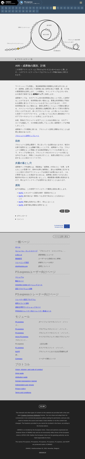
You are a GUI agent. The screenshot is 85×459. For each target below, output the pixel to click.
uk (23, 11)
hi (40, 8)
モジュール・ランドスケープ (26, 251)
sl (2, 11)
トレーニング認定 (22, 262)
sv (16, 11)
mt (61, 8)
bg (6, 8)
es (26, 8)
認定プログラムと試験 (23, 289)
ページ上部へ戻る (61, 236)
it (51, 8)
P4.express (19, 329)
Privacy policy (20, 389)
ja (54, 8)
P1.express (19, 348)
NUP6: (21, 205)
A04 (62, 211)
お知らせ (18, 255)
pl (71, 8)
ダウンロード (22, 216)
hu (47, 8)
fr (37, 8)
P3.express (19, 333)
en (23, 8)
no (68, 8)
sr (9, 11)
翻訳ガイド (19, 281)
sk (82, 8)
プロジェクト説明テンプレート (27, 136)
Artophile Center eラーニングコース (28, 285)
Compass (18, 359)
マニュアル (19, 277)
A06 (67, 211)
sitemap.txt (42, 452)
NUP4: (21, 196)
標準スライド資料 (22, 303)
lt (58, 8)
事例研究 (18, 259)
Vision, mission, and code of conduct (29, 369)
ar (2, 8)
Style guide (19, 373)
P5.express (19, 322)
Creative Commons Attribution (30, 415)
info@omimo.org (21, 266)
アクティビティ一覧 (24, 59)
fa (30, 8)
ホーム (17, 247)
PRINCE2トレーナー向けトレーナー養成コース (33, 311)
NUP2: (21, 193)
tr (20, 11)
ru (78, 8)
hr (44, 8)
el (20, 8)
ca (9, 8)
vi (26, 11)
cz (13, 8)
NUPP (17, 351)
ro (75, 8)
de (16, 8)
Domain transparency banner (26, 381)
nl (64, 8)
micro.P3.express (21, 337)
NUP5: (21, 202)
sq (6, 11)
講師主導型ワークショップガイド (28, 307)
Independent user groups (24, 385)
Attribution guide (21, 377)
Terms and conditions (23, 392)
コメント (20, 219)
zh (30, 11)
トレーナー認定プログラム (25, 299)
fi (33, 8)
